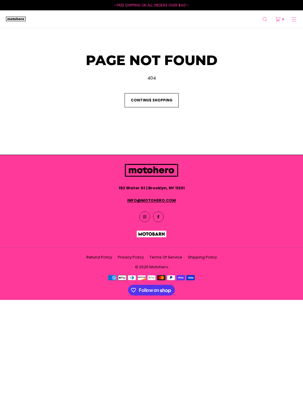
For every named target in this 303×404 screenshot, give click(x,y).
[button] (265, 19)
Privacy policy (131, 257)
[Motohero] (16, 19)
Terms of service (165, 257)
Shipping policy (202, 257)
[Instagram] (144, 216)
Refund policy (99, 257)
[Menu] (290, 19)
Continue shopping (152, 100)
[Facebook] (158, 216)
